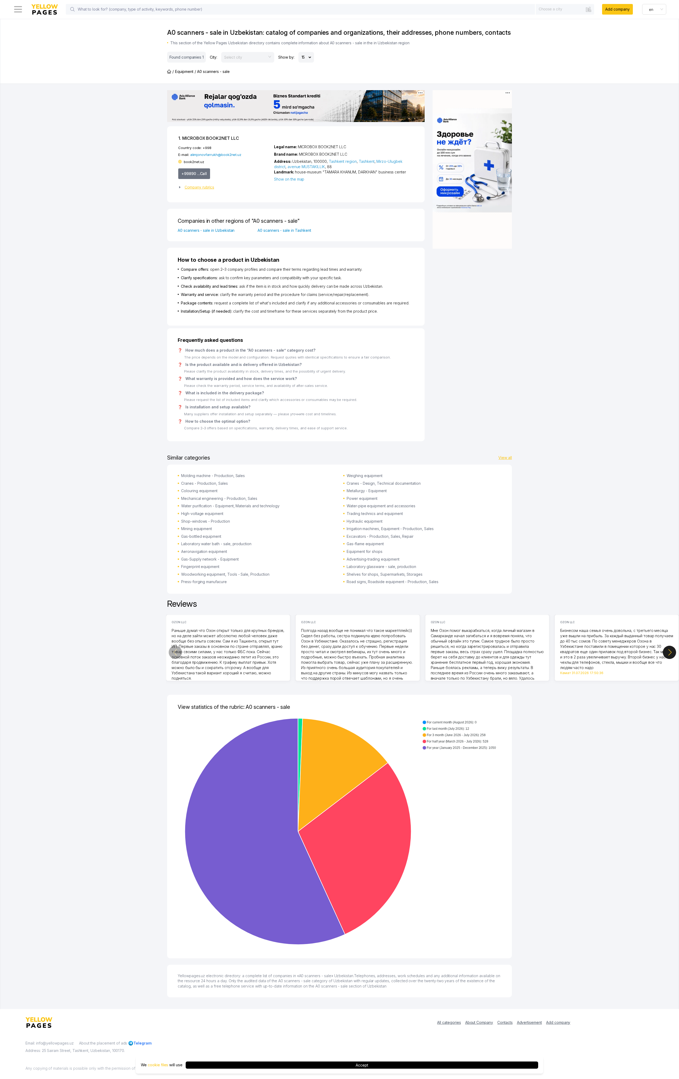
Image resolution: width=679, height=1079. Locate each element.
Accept (362, 1065)
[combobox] (565, 9)
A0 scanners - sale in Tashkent (284, 230)
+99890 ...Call (194, 173)
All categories (449, 1022)
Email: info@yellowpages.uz (49, 1043)
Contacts (505, 1022)
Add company (617, 9)
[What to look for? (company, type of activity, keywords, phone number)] (72, 9)
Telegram (142, 1043)
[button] (224, 187)
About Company (479, 1022)
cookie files (158, 1065)
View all (505, 457)
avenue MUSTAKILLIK (306, 166)
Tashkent (367, 161)
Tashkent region (343, 161)
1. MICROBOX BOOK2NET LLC (208, 138)
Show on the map (289, 179)
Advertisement (529, 1022)
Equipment (184, 71)
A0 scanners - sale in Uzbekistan (206, 230)
